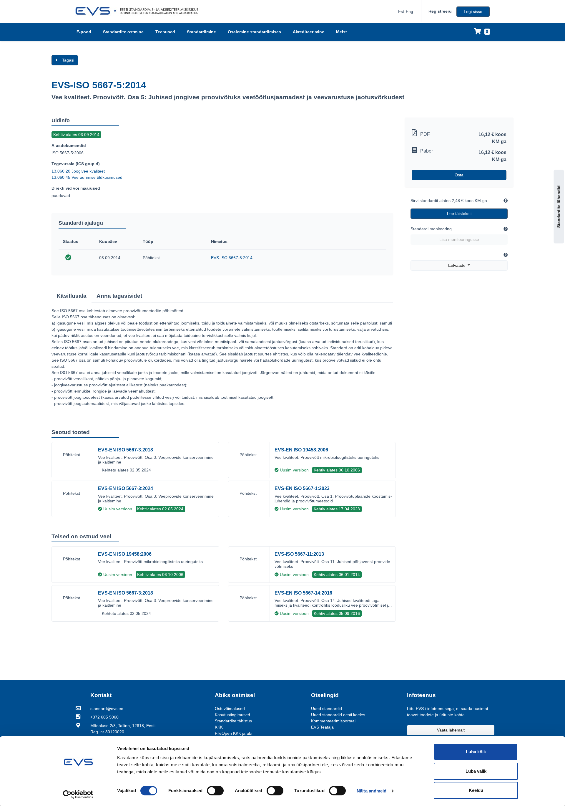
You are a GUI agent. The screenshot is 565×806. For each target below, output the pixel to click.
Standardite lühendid (558, 207)
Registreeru (440, 11)
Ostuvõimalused (230, 708)
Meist (341, 31)
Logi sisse (473, 11)
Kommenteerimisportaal (333, 721)
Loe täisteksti (459, 213)
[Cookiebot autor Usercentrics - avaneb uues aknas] (78, 794)
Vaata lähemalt (451, 730)
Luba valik (476, 771)
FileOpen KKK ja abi (233, 733)
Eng (409, 11)
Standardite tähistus (233, 721)
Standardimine (201, 31)
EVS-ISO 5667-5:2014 (231, 257)
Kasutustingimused (232, 714)
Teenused (165, 31)
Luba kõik (476, 751)
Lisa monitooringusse (459, 239)
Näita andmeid (371, 790)
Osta (459, 175)
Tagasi (68, 60)
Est (401, 11)
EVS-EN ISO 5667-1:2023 (302, 488)
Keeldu (476, 790)
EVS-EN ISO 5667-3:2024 (125, 488)
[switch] (215, 790)
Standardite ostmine (123, 31)
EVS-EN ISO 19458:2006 (301, 449)
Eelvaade (457, 265)
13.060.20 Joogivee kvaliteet (78, 171)
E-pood (84, 31)
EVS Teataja (322, 727)
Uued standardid (326, 708)
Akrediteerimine (308, 31)
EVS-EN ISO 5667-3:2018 (125, 449)
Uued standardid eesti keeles (338, 714)
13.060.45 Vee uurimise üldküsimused (86, 177)
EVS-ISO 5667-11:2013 (299, 554)
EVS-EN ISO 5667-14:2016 (303, 592)
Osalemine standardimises (254, 31)
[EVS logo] (139, 11)
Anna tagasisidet (119, 296)
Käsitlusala (71, 296)
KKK (219, 727)
